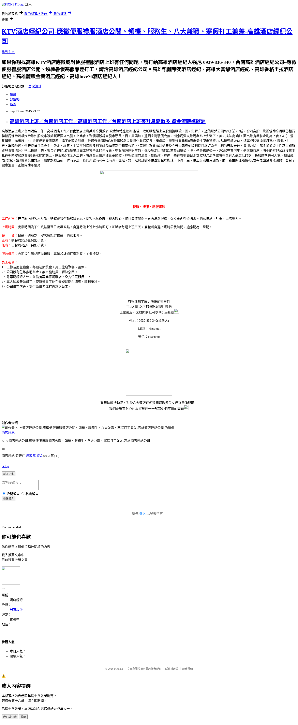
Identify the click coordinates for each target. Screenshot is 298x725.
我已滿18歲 (10, 717)
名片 (13, 104)
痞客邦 (31, 456)
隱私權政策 (171, 668)
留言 (39, 456)
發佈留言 (8, 498)
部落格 (14, 99)
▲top (5, 466)
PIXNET (118, 668)
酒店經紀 (8, 432)
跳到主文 (8, 52)
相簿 (13, 94)
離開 (23, 717)
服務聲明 (187, 668)
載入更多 (8, 474)
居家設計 (34, 86)
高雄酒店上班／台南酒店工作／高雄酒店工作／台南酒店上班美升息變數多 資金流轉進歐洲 (108, 121)
